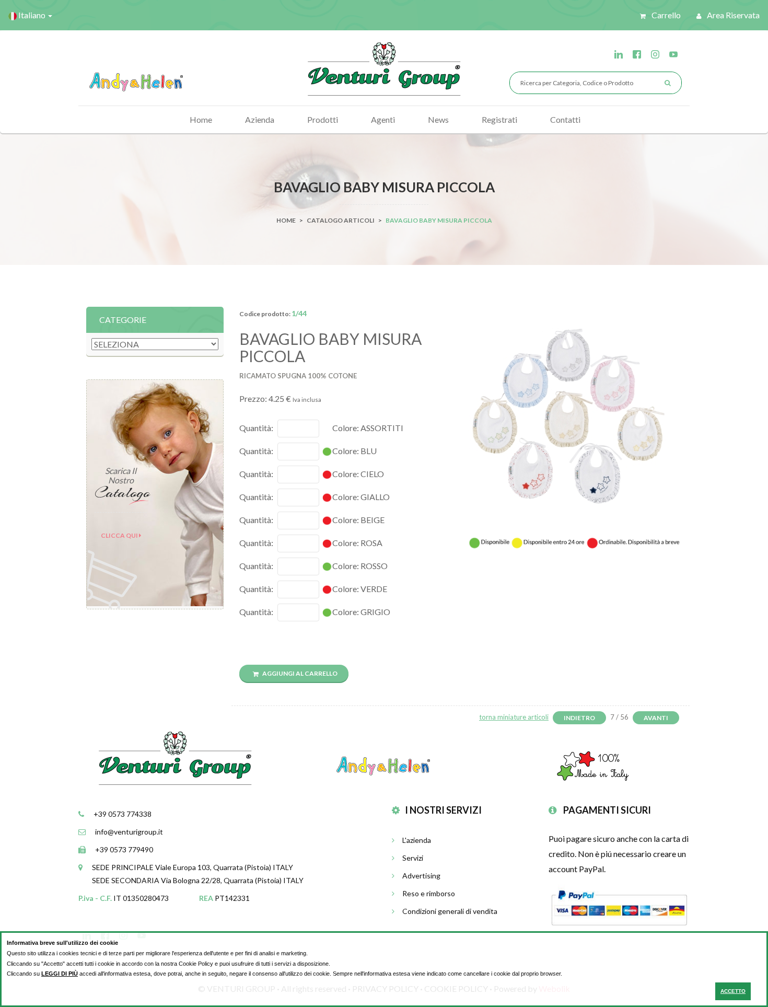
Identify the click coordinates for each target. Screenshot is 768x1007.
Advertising (421, 875)
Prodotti (322, 119)
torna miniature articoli (514, 717)
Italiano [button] (32, 15)
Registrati (499, 119)
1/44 (299, 313)
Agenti (383, 119)
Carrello (665, 15)
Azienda (259, 119)
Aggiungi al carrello (299, 673)
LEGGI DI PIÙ (59, 973)
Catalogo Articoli (341, 220)
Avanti (656, 718)
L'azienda (416, 840)
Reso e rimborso (428, 893)
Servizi (412, 857)
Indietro (579, 718)
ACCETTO (733, 991)
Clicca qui (120, 535)
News (438, 119)
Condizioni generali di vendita (449, 911)
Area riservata (732, 15)
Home (201, 119)
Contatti (565, 119)
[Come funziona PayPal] (619, 906)
